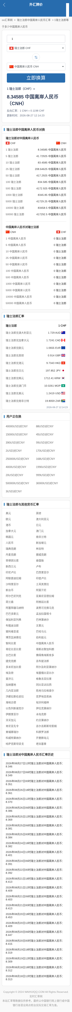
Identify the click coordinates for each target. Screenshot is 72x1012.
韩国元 (9, 536)
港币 (8, 525)
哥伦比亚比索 (13, 649)
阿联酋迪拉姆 (13, 578)
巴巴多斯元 (12, 613)
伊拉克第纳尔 (44, 708)
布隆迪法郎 (12, 625)
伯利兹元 (41, 637)
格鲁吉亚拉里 (44, 678)
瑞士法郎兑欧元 (15, 347)
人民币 (9, 542)
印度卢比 (41, 578)
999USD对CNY (45, 475)
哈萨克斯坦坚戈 (15, 743)
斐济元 (9, 678)
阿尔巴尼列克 (13, 595)
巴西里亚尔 (42, 572)
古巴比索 (11, 655)
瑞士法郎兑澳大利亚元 (19, 332)
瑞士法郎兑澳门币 (16, 385)
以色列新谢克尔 (15, 708)
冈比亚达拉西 (44, 684)
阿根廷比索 (42, 601)
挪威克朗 (41, 554)
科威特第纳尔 (13, 737)
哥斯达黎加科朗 (45, 649)
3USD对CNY (14, 491)
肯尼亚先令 (12, 726)
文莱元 (40, 625)
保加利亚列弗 (13, 619)
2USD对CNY (14, 450)
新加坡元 (41, 542)
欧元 (8, 519)
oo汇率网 (7, 19)
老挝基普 (41, 743)
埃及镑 (9, 672)
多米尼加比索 (13, 666)
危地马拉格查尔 (45, 690)
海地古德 (11, 702)
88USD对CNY (45, 426)
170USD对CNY (45, 450)
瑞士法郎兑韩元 (15, 378)
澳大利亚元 (42, 519)
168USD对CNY (45, 458)
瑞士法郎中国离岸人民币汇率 (34, 19)
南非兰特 (41, 536)
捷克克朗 (11, 661)
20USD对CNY (14, 475)
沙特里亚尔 (12, 584)
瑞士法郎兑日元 (15, 370)
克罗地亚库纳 (44, 696)
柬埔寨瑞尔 (12, 731)
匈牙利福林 (42, 702)
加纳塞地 (11, 684)
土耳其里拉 (42, 584)
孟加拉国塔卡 (44, 613)
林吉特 (40, 548)
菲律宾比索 (12, 560)
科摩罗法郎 (42, 731)
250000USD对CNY (17, 458)
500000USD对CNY (17, 483)
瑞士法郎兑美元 (15, 393)
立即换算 (36, 78)
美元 (8, 513)
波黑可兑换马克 (45, 607)
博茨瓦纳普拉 (13, 637)
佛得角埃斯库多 (45, 655)
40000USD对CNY (17, 426)
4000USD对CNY (16, 466)
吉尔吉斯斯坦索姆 (46, 726)
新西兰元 (11, 566)
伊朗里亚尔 (12, 714)
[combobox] (36, 48)
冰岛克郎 (41, 714)
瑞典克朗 (11, 548)
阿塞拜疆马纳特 (15, 607)
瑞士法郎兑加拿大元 (17, 340)
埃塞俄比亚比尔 (45, 672)
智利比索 (11, 643)
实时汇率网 (36, 996)
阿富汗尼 (41, 590)
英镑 (38, 513)
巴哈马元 (41, 631)
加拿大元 (11, 530)
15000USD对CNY (17, 434)
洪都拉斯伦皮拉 (15, 696)
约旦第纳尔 (42, 720)
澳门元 (40, 530)
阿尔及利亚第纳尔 (46, 666)
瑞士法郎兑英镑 (15, 355)
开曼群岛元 (42, 737)
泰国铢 (40, 560)
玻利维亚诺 (12, 631)
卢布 (38, 566)
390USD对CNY (15, 442)
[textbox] (36, 48)
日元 (38, 525)
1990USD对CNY (46, 466)
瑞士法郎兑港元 (15, 363)
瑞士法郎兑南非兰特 (17, 400)
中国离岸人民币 (45, 643)
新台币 (9, 590)
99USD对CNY (45, 442)
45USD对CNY (45, 434)
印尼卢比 (11, 572)
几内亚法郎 (12, 690)
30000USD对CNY (47, 483)
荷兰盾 (9, 601)
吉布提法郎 (42, 661)
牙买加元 (11, 720)
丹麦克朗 (11, 554)
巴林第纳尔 (42, 619)
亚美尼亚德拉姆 (45, 595)
